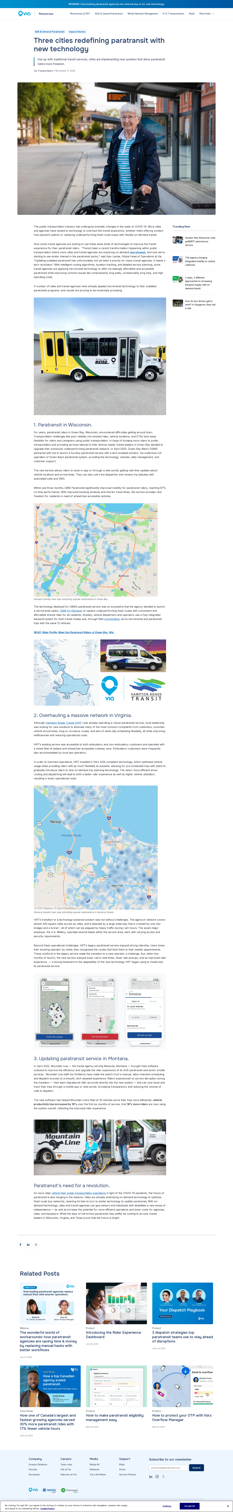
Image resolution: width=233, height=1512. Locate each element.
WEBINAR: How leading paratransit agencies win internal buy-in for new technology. (116, 4)
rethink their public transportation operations (79, 1193)
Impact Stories (77, 31)
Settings (167, 1506)
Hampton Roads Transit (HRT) (64, 722)
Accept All (189, 1506)
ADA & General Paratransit (49, 31)
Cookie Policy (47, 1508)
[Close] (227, 1506)
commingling (111, 619)
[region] (116, 1506)
